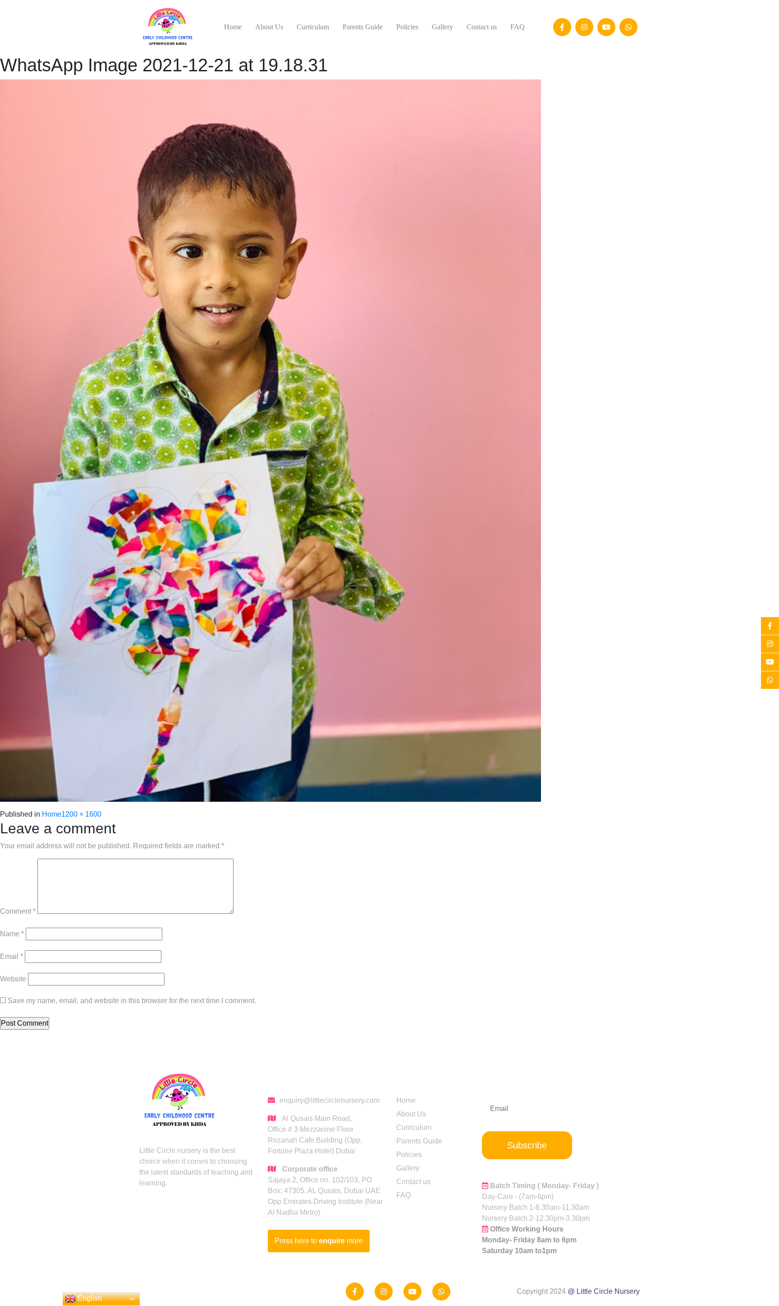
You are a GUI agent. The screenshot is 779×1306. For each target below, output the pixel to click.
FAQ (517, 27)
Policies (407, 27)
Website (13, 979)
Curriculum (313, 27)
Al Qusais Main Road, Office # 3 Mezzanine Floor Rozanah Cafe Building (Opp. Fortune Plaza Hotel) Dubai (315, 1135)
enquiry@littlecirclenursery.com (330, 1100)
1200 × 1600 (81, 814)
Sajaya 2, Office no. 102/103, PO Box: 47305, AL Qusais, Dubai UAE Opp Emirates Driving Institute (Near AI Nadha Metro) (325, 1190)
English (89, 1298)
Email (11, 956)
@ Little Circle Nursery (604, 1291)
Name (12, 934)
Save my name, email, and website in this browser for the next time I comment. (132, 1000)
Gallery (442, 27)
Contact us (482, 27)
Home (233, 27)
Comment (18, 911)
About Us (269, 27)
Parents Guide (363, 27)
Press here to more (319, 1241)
